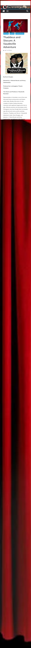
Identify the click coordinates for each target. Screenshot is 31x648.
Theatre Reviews (20, 33)
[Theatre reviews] (15, 6)
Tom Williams (9, 50)
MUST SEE (6, 33)
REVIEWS (12, 33)
